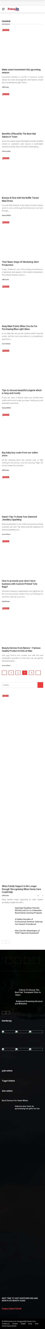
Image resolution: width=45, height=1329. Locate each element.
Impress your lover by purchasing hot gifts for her (27, 1107)
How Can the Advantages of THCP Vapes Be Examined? (27, 931)
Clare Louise (6, 151)
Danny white (6, 215)
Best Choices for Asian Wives (15, 1100)
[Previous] (4, 941)
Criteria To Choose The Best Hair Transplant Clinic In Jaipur (28, 992)
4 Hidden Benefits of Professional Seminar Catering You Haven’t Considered (28, 921)
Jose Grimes (6, 344)
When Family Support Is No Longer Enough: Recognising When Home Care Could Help (21, 889)
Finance (15, 1324)
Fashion (5, 30)
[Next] (8, 941)
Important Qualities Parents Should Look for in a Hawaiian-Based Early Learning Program (28, 910)
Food (30, 1324)
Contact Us (6, 1324)
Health (5, 695)
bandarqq (7, 1020)
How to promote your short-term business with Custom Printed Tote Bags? (19, 583)
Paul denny (6, 601)
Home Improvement (9, 1326)
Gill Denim (5, 87)
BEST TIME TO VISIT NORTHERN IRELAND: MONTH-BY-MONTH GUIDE (20, 1299)
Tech (36, 1324)
